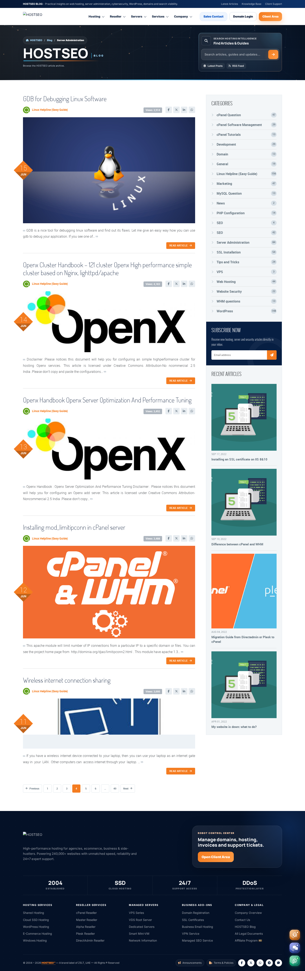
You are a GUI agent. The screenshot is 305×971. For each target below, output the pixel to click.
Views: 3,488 (153, 538)
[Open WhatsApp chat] (295, 961)
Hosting (94, 16)
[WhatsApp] (192, 110)
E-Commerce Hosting (37, 933)
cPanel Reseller (86, 912)
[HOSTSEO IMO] (278, 962)
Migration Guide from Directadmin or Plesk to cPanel (242, 639)
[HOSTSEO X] (250, 962)
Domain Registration (195, 912)
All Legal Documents (249, 933)
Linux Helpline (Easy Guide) (50, 110)
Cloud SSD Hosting (36, 920)
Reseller (115, 16)
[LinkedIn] (184, 110)
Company (181, 16)
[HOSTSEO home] (43, 16)
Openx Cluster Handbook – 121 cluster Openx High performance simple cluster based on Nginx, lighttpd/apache (107, 268)
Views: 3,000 (153, 691)
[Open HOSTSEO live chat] (295, 948)
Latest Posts (215, 65)
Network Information (143, 940)
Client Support (273, 3)
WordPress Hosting (36, 926)
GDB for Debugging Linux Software (65, 98)
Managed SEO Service (197, 940)
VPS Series (136, 912)
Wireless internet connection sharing (67, 680)
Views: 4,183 (153, 284)
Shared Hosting (33, 912)
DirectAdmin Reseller (90, 940)
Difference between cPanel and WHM (237, 544)
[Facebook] (168, 110)
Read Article (178, 245)
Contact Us (242, 920)
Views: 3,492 (153, 411)
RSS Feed (238, 65)
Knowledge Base (251, 3)
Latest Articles (229, 3)
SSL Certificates (193, 920)
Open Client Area (216, 857)
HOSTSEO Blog (245, 926)
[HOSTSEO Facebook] (241, 962)
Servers (136, 16)
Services (158, 16)
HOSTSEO (36, 40)
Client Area (270, 16)
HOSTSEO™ (48, 962)
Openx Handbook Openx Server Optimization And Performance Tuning (107, 400)
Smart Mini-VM (139, 933)
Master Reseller (86, 920)
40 (114, 788)
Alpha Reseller (85, 926)
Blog (49, 40)
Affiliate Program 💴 (248, 940)
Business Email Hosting (197, 926)
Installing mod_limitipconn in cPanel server (74, 527)
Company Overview (248, 912)
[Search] (273, 54)
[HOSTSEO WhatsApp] (260, 962)
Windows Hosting (35, 940)
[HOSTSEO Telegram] (269, 962)
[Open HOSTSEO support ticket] (295, 935)
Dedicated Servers (141, 926)
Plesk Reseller (85, 933)
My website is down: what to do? (234, 727)
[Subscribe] (272, 355)
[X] (176, 110)
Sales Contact (213, 16)
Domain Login (243, 16)
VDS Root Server (140, 920)
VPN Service (190, 933)
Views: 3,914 (153, 110)
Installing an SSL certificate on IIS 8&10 (239, 459)
